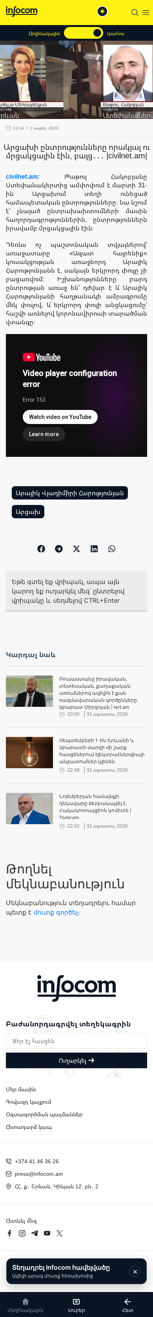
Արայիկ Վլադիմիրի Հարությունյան (70, 493)
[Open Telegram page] (34, 1233)
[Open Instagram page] (22, 1233)
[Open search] (134, 12)
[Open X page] (59, 1233)
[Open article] (29, 691)
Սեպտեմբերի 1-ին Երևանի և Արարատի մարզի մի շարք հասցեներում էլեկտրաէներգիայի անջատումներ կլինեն (102, 750)
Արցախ (28, 511)
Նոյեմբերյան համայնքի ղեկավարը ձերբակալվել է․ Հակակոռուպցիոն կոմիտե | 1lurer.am (95, 806)
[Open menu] (145, 12)
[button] (41, 548)
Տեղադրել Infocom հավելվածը (61, 1271)
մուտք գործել (55, 912)
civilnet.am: (35, 176)
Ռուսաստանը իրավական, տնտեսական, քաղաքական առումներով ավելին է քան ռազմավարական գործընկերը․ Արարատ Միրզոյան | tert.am (98, 693)
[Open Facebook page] (9, 1233)
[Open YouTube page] (47, 1233)
